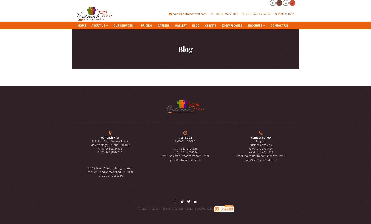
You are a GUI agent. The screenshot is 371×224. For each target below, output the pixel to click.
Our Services (123, 26)
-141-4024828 (113, 152)
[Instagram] (279, 3)
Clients (210, 26)
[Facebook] (273, 3)
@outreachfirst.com (188, 160)
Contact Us (279, 26)
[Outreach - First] (94, 13)
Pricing (146, 26)
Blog (196, 26)
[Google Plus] (292, 3)
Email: (165, 156)
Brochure (255, 26)
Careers (163, 26)
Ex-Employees (232, 26)
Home (82, 26)
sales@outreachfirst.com (185, 156)
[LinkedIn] (286, 3)
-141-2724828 (113, 148)
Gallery (181, 26)
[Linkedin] (195, 201)
